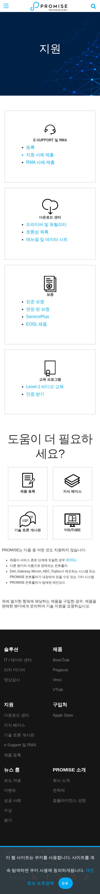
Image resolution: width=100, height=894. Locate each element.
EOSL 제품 (36, 324)
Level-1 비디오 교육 (45, 386)
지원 (9, 704)
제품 (57, 649)
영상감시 (12, 679)
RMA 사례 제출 (40, 162)
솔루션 (11, 649)
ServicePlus (37, 316)
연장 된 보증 (38, 309)
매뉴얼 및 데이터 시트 (47, 239)
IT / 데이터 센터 (18, 660)
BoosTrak (61, 660)
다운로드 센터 (16, 715)
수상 (8, 810)
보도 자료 (12, 780)
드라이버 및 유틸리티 (46, 224)
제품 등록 (12, 755)
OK (65, 883)
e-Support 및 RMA (20, 745)
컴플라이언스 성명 (69, 800)
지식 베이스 (14, 725)
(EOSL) (71, 560)
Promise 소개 (69, 769)
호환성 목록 (37, 232)
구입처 (60, 704)
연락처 (59, 790)
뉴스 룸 (12, 769)
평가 (8, 820)
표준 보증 (35, 301)
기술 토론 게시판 (19, 735)
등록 (30, 147)
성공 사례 (12, 800)
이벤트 (10, 790)
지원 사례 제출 (40, 155)
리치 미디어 (14, 669)
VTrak (58, 689)
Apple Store (63, 715)
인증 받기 (35, 394)
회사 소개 (61, 780)
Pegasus (60, 669)
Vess (57, 679)
